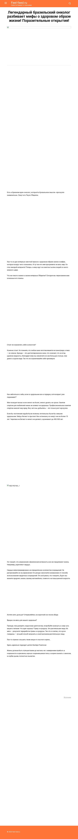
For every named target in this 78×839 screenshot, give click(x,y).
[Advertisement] (39, 82)
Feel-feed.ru (19, 2)
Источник (67, 697)
